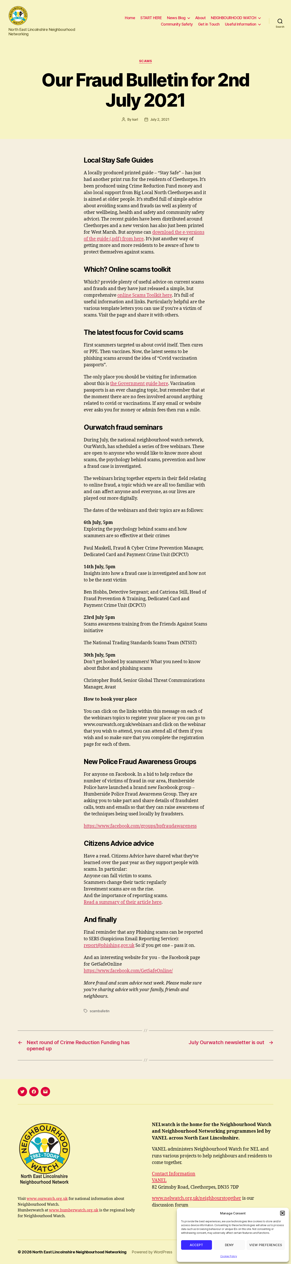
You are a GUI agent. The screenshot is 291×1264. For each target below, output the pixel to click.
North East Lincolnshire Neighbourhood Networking (79, 1252)
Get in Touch (209, 24)
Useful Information (240, 24)
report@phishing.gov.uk (109, 945)
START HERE (151, 18)
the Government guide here (139, 384)
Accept (196, 1245)
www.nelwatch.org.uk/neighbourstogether (196, 1198)
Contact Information (173, 1174)
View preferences (265, 1245)
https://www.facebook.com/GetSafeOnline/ (128, 971)
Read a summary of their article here (122, 902)
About (200, 18)
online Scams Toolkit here (144, 295)
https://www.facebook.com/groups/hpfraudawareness (140, 826)
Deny (229, 1245)
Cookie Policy (228, 1256)
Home (130, 18)
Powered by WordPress (152, 1252)
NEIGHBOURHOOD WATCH (233, 18)
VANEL (159, 1180)
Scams (145, 61)
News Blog (176, 18)
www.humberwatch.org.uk (73, 1210)
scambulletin (99, 1011)
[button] (282, 1213)
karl (135, 119)
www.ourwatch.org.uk (47, 1198)
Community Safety (177, 24)
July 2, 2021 (159, 119)
